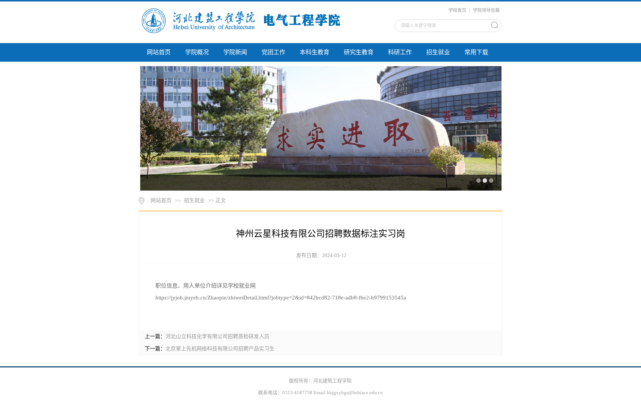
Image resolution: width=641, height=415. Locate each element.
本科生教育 (314, 52)
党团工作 (273, 52)
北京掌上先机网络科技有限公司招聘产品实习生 (220, 348)
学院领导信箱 (486, 10)
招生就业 (438, 52)
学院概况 (197, 52)
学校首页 (457, 10)
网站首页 (159, 52)
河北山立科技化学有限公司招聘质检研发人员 (217, 336)
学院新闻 (235, 52)
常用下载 (476, 52)
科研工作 (400, 52)
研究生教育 (359, 52)
